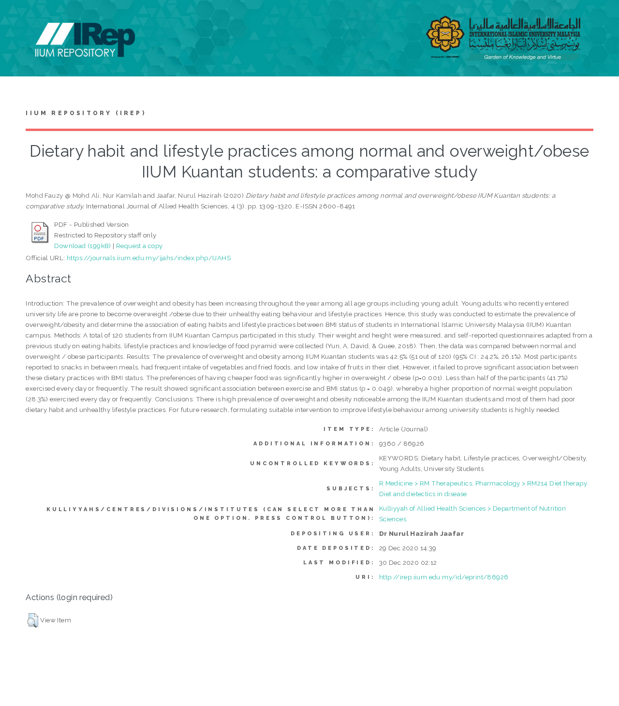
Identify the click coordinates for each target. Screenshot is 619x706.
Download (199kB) (82, 246)
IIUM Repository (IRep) (86, 113)
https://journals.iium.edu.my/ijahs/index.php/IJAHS (149, 258)
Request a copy (139, 246)
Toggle (17, 18)
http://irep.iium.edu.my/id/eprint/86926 (444, 577)
